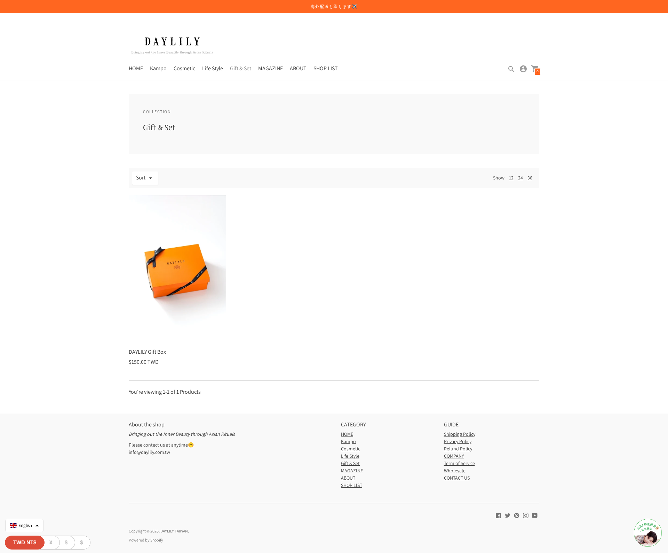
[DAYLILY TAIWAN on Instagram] (525, 515)
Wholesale (455, 470)
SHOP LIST (325, 68)
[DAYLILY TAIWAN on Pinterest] (516, 515)
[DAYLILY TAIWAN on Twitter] (507, 515)
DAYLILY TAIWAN (174, 531)
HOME (136, 68)
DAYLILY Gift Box (147, 351)
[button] (24, 525)
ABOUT (298, 68)
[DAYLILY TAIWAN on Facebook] (498, 515)
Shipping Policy (459, 434)
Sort (140, 177)
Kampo (158, 68)
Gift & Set (240, 68)
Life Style (212, 68)
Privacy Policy (457, 441)
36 (529, 178)
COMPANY (454, 456)
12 (511, 178)
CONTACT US (457, 478)
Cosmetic (184, 68)
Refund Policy (458, 449)
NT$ (24, 542)
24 (520, 178)
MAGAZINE (270, 68)
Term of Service (459, 463)
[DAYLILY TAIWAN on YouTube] (535, 515)
